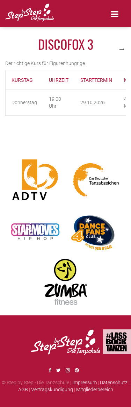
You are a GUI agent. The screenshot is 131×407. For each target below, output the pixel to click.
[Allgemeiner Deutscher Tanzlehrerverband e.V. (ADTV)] (35, 180)
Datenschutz (114, 382)
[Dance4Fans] (95, 231)
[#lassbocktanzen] (117, 341)
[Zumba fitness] (65, 281)
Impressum (84, 382)
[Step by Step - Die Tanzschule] (29, 13)
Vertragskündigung (52, 389)
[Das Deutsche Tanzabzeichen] (95, 180)
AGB (23, 389)
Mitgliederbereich (94, 389)
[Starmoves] (35, 231)
